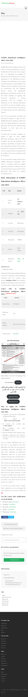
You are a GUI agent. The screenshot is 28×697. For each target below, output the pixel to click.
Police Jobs (3, 658)
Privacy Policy (4, 674)
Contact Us (3, 678)
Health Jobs (5, 605)
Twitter (11, 517)
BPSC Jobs (3, 654)
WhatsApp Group (13, 401)
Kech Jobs (3, 647)
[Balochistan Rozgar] (12, 3)
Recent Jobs (3, 639)
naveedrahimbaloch (8, 63)
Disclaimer (3, 676)
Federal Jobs (5, 601)
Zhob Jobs (3, 645)
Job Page (3, 656)
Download (18, 382)
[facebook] (5, 694)
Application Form (13, 396)
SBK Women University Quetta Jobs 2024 (13, 528)
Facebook (5, 517)
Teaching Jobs (4, 663)
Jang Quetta (3, 625)
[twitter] (3, 694)
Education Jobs (4, 665)
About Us (3, 681)
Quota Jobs (5, 599)
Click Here (12, 504)
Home (3, 595)
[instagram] (8, 694)
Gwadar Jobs (3, 643)
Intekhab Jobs (4, 623)
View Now (16, 334)
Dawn (2, 630)
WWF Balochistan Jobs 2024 (10, 524)
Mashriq (3, 632)
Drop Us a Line (14, 560)
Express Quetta (4, 628)
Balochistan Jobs (6, 597)
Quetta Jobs (5, 603)
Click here (15, 502)
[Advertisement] (14, 39)
